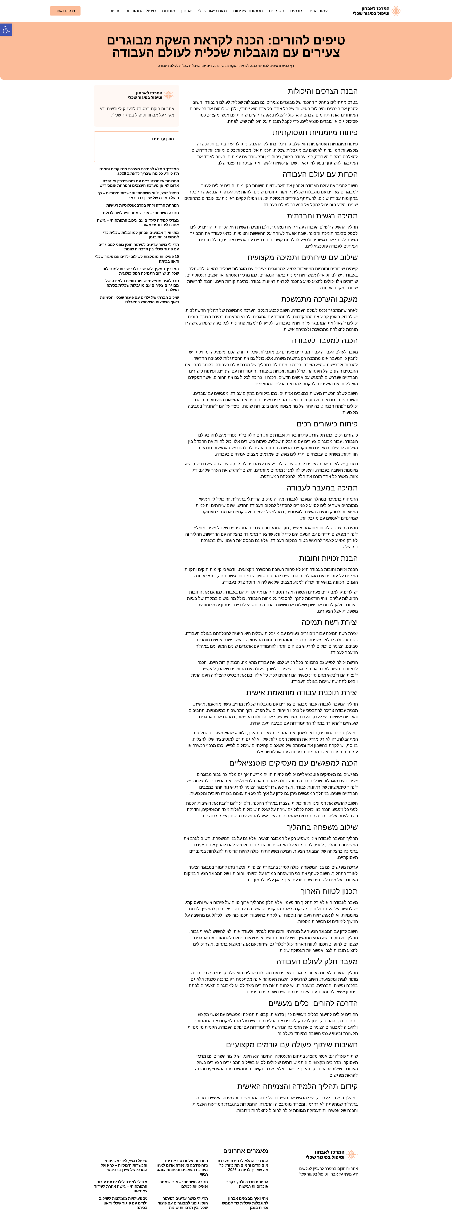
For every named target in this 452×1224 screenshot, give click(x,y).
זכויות (114, 10)
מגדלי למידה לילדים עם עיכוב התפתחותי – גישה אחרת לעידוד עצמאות (120, 1186)
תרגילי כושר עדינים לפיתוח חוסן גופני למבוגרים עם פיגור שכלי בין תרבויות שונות (183, 1202)
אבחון (186, 10)
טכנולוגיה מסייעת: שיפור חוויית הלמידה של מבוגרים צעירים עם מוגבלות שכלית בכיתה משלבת (142, 285)
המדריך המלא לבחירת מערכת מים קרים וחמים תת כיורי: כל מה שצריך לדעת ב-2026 (243, 1165)
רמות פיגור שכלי (212, 10)
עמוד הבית (317, 10)
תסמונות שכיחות (248, 10)
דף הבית (288, 66)
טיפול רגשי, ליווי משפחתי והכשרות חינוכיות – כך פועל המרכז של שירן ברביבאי (124, 1165)
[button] (6, 30)
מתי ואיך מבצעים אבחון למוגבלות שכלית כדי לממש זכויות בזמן (245, 1202)
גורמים (296, 10)
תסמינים (276, 10)
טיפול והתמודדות (140, 10)
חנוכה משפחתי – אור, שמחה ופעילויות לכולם (141, 213)
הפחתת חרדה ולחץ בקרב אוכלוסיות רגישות (142, 205)
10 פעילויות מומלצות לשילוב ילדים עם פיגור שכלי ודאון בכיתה (123, 1202)
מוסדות (168, 10)
